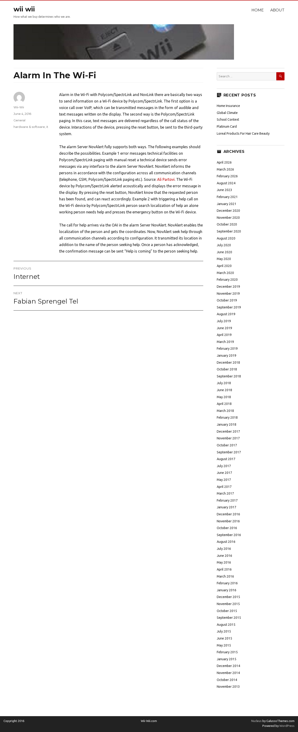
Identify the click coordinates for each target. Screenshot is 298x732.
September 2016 (229, 535)
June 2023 (224, 190)
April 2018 (224, 404)
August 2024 (226, 183)
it (47, 127)
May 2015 (224, 645)
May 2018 (224, 397)
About (277, 10)
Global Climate (227, 113)
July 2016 (224, 549)
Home (257, 10)
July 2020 (224, 245)
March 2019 (225, 342)
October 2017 (227, 445)
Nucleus (256, 720)
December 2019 (228, 286)
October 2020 (227, 224)
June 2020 (224, 252)
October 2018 (227, 369)
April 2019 (224, 335)
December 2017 (228, 431)
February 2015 (227, 652)
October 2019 (227, 300)
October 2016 (227, 528)
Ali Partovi (166, 179)
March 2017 (225, 493)
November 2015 (228, 604)
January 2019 (226, 355)
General (19, 120)
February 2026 (227, 176)
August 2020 (226, 238)
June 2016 (224, 556)
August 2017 (226, 459)
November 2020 (228, 217)
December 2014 (228, 666)
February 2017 (227, 500)
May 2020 (224, 259)
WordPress (287, 725)
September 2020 (229, 231)
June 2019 (224, 328)
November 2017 (228, 438)
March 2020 (225, 273)
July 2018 (224, 383)
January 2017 (226, 507)
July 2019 (224, 321)
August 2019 (226, 314)
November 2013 (228, 686)
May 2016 (224, 562)
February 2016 (227, 583)
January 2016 (226, 590)
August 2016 (226, 542)
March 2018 (225, 411)
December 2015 (228, 597)
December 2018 (228, 362)
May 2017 (224, 480)
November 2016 (228, 521)
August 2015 (226, 624)
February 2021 (227, 197)
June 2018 (224, 390)
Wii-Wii (19, 107)
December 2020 (228, 210)
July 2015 (224, 631)
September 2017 (229, 452)
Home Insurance (228, 106)
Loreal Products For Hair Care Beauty (243, 133)
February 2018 (227, 417)
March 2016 (225, 576)
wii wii (24, 9)
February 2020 (227, 279)
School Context (228, 119)
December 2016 (228, 514)
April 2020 (224, 266)
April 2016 (224, 569)
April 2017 (224, 487)
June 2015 (224, 638)
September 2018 (229, 376)
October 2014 (227, 680)
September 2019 (229, 307)
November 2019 (228, 293)
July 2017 (224, 466)
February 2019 (227, 348)
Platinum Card (227, 126)
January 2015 (226, 659)
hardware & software (29, 127)
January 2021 (226, 204)
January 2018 (226, 424)
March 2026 (225, 169)
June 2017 (224, 473)
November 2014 (228, 673)
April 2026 (224, 162)
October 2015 (227, 611)
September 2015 (229, 617)
